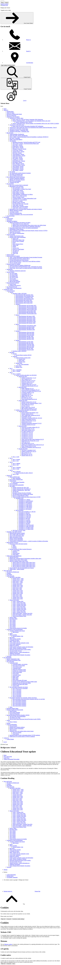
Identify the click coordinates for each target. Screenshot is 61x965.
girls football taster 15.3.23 (27, 443)
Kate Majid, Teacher (17, 162)
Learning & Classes (8, 289)
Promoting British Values (12, 708)
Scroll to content (4, 4)
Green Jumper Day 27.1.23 (27, 428)
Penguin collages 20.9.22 (27, 414)
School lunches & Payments (13, 256)
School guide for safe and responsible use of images (22, 568)
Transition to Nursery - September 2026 (19, 130)
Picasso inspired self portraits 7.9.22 (29, 412)
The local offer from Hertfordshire (18, 716)
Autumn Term (21, 359)
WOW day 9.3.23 (25, 442)
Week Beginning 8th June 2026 (25, 343)
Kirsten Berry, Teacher (17, 146)
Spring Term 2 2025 (17, 588)
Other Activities (13, 634)
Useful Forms (10, 218)
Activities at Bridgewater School (17, 630)
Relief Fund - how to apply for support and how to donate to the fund (26, 268)
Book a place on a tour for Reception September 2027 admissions (27, 126)
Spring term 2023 (22, 426)
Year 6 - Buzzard (16, 471)
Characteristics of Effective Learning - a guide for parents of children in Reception (29, 541)
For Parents (6, 217)
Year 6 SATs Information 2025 (17, 535)
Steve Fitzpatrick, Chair (18, 187)
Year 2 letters (13, 621)
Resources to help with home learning (18, 543)
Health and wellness (14, 645)
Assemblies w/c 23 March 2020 (25, 529)
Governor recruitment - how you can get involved (21, 214)
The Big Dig (15, 491)
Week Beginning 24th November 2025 (27, 309)
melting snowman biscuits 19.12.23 (29, 385)
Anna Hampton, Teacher (18, 154)
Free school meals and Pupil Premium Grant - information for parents (26, 266)
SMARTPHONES (14, 557)
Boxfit (13, 242)
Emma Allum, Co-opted (18, 191)
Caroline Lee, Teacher (17, 159)
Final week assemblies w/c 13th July (27, 511)
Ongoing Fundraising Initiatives (17, 178)
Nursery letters (13, 617)
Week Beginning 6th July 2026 (25, 348)
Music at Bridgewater (15, 476)
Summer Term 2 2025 (17, 585)
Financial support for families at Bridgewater (20, 265)
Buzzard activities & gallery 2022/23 (24, 472)
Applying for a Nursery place (16, 118)
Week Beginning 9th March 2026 (26, 328)
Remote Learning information (16, 728)
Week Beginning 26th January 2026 (26, 320)
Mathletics (14, 551)
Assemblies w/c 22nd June (24, 515)
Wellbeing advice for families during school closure (22, 731)
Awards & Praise (11, 215)
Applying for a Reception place (17, 124)
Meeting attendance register (16, 210)
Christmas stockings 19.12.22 (28, 424)
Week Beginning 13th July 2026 (26, 349)
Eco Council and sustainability (17, 485)
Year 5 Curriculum (16, 695)
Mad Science (15, 632)
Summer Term (21, 361)
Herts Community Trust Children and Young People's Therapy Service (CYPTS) (28, 230)
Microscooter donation (15, 281)
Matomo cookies (8, 944)
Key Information (7, 657)
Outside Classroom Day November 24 (21, 489)
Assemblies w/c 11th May (24, 522)
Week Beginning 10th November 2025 (27, 306)
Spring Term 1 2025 (17, 589)
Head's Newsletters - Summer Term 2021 (22, 614)
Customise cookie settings (18, 919)
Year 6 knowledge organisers (19, 705)
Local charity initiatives (15, 644)
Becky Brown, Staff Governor (19, 195)
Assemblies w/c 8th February (25, 502)
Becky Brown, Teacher (17, 147)
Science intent (15, 685)
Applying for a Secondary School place (19, 128)
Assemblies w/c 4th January (25, 509)
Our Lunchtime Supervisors (16, 175)
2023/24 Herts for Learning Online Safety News (23, 563)
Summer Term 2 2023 (17, 598)
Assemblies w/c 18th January (25, 506)
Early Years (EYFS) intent (18, 665)
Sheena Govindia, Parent (18, 197)
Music (11, 707)
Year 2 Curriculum (16, 691)
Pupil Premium (13, 711)
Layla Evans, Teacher (17, 150)
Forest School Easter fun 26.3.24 (29, 399)
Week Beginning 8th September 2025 (24, 294)
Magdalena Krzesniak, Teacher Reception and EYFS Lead (26, 142)
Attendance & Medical (12, 221)
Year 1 (11, 368)
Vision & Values (10, 112)
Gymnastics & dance (14, 640)
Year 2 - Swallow (16, 373)
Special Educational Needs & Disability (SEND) (18, 715)
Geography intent (16, 675)
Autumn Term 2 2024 (17, 590)
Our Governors (10, 183)
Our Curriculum (10, 661)
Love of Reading (13, 483)
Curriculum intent (14, 663)
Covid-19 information (12, 724)
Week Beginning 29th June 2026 (26, 347)
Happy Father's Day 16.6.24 (28, 407)
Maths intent (15, 677)
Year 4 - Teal (15, 464)
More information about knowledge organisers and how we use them (28, 699)
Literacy (14, 546)
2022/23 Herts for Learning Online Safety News (23, 565)
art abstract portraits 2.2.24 (27, 392)
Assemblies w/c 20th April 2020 (26, 526)
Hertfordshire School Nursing (16, 229)
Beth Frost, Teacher (17, 153)
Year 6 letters (13, 626)
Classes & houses (11, 290)
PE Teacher (12, 171)
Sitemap (5, 869)
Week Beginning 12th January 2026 (26, 317)
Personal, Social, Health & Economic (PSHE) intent (24, 681)
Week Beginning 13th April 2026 (26, 332)
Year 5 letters (13, 625)
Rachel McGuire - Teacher (18, 161)
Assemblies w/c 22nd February (25, 501)
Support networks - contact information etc (20, 652)
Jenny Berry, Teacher (17, 145)
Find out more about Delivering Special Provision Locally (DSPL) (25, 719)
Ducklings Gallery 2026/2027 (19, 351)
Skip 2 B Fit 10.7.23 (26, 452)
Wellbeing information (15, 653)
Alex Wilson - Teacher (17, 170)
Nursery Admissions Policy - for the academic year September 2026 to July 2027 (31, 120)
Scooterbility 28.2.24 (26, 393)
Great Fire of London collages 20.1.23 (30, 427)
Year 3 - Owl (15, 460)
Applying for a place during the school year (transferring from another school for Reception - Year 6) (33, 127)
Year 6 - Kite (15, 474)
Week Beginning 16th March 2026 (26, 329)
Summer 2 (17, 340)
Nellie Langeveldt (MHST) (16, 139)
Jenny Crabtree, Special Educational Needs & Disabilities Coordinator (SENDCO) (29, 136)
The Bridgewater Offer (15, 717)
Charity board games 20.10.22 (28, 419)
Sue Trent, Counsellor (15, 138)
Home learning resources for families (18, 628)
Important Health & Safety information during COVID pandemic (25, 735)
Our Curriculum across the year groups (19, 687)
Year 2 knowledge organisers (19, 700)
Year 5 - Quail (15, 468)
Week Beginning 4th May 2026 (25, 336)
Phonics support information (16, 538)
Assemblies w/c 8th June (24, 518)
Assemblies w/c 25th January (25, 505)
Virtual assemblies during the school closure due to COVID (26, 497)
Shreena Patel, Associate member (20, 206)
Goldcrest (14, 356)
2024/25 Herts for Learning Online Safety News (23, 562)
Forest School (13, 480)
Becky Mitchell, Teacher (18, 163)
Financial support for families (13, 264)
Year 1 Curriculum (16, 689)
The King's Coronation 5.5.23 (28, 450)
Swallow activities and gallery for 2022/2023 (26, 410)
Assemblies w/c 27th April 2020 (26, 525)
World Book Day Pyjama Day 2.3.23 (30, 440)
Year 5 (11, 466)
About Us (6, 110)
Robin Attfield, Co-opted (18, 193)
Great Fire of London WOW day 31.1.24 (31, 391)
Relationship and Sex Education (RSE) (21, 683)
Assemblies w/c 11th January (25, 507)
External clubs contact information (18, 237)
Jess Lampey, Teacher (17, 158)
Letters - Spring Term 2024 (18, 610)
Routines (14, 547)
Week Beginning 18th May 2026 (26, 339)
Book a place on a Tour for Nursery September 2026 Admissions (27, 119)
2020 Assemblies (19, 510)
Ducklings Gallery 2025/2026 (19, 293)
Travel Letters (13, 278)
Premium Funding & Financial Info (15, 709)
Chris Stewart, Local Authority (19, 199)
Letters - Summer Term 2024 (19, 609)
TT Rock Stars (15, 550)
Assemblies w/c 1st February (25, 503)
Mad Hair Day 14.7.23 (26, 454)
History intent (15, 676)
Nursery (11, 292)
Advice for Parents (16, 732)
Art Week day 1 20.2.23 (27, 432)
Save (13, 963)
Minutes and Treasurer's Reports (17, 179)
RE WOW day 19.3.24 (26, 398)
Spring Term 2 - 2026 (17, 581)
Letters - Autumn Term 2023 (19, 612)
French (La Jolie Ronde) (18, 249)
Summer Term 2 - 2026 (17, 578)
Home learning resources (12, 542)
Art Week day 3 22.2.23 (27, 435)
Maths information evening (16, 537)
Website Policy (10, 876)
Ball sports (12, 637)
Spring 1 (17, 315)
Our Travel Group (14, 277)
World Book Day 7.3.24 (27, 395)
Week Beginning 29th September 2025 (24, 298)
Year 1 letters (13, 620)
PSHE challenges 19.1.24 (27, 388)
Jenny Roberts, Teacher (18, 166)
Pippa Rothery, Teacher (18, 169)
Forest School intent (17, 672)
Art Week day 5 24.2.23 (27, 438)
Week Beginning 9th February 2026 (26, 323)
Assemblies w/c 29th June (24, 514)
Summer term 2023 (22, 448)
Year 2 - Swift (15, 456)
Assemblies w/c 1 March (24, 499)
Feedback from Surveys (15, 285)
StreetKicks (15, 252)
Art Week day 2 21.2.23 (27, 434)
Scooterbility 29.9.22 (26, 416)
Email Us (28, 51)
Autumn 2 (17, 304)
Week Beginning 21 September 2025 (24, 297)
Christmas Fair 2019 (14, 182)
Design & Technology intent (19, 669)
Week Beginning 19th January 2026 (26, 319)
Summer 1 (17, 331)
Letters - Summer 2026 (17, 601)
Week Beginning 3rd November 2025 (27, 305)
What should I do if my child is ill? (20, 223)
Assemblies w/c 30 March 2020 (25, 527)
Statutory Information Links (13, 659)
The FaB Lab (15, 250)
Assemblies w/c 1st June (24, 519)
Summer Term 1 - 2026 (17, 580)
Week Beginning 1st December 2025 (27, 311)
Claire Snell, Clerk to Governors (20, 207)
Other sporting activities (15, 638)
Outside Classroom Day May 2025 (20, 487)
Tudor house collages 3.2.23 (28, 430)
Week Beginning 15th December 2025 (27, 313)
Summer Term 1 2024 (17, 593)
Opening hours (10, 111)
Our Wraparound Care (12, 286)
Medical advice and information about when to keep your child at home (29, 225)
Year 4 (11, 462)
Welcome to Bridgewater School (14, 114)
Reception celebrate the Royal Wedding (21, 493)
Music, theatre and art (15, 641)
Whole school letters (14, 600)
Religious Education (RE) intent (20, 684)
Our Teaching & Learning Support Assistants (20, 173)
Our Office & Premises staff (16, 174)
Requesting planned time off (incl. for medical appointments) (24, 228)
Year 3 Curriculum (16, 692)
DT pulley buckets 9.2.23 (27, 431)
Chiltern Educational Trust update (11, 759)
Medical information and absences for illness (20, 222)
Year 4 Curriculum (16, 693)
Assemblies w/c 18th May (24, 521)
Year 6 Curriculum (16, 696)
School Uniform (10, 254)
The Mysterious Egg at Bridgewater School (22, 494)
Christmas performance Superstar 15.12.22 (31, 423)
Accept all (9, 919)
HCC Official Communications (17, 233)
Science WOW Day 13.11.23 (28, 380)
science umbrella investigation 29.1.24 (30, 389)
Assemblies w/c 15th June (24, 517)
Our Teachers (13, 141)
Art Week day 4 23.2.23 (27, 436)
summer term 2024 (22, 400)
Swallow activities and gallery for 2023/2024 (26, 375)
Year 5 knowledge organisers (19, 704)
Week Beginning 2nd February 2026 (27, 321)
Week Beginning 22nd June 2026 (26, 345)
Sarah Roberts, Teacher (17, 167)
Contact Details (10, 739)
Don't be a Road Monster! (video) (20, 495)
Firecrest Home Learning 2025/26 (23, 355)
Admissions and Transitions (13, 116)
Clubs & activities (11, 234)
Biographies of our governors (16, 186)
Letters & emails (10, 576)
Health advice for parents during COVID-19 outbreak (22, 736)
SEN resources (13, 729)
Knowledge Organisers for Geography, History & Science (23, 697)
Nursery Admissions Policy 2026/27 (23, 122)
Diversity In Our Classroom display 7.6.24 (31, 403)
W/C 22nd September (23, 364)
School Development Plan (16, 213)
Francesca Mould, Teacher (18, 165)
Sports (11, 633)
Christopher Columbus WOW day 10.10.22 (31, 418)
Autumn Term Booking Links (17, 236)
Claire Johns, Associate (17, 205)
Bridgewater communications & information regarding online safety (25, 558)
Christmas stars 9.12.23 (26, 383)
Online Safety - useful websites (17, 569)
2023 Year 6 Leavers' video (18, 530)
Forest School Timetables (18, 482)
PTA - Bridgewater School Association (16, 177)
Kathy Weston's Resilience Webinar (18, 648)
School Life (9, 475)
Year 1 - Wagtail (16, 371)
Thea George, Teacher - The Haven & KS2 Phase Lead (25, 143)
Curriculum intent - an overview (20, 664)
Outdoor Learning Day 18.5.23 (28, 451)
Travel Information (14, 280)
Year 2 (11, 372)
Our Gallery (12, 486)
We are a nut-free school (15, 262)
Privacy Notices (13, 721)
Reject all (3, 919)
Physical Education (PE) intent (19, 680)
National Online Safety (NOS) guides (18, 559)
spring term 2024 (22, 387)
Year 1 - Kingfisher (16, 369)
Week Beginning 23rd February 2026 (27, 325)
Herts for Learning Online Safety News (19, 561)
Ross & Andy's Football (18, 241)
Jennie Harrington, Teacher (18, 155)
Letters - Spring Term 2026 (18, 602)
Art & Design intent (17, 667)
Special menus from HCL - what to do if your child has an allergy (25, 261)
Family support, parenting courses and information (21, 646)
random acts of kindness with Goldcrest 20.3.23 (32, 444)
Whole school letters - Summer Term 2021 (22, 613)
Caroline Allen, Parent (17, 190)
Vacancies (9, 656)
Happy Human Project (17, 244)
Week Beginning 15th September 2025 (24, 296)
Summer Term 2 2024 (17, 592)
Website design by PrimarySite (22, 891)
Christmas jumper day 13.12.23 (28, 384)
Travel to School (10, 272)
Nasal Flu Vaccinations (15, 232)
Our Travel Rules (14, 274)
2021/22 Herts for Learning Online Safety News (23, 566)
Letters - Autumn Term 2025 (19, 604)
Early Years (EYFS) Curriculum (20, 688)
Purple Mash (15, 554)
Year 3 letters (13, 622)
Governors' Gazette (14, 211)
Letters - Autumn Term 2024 (19, 608)
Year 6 (11, 470)
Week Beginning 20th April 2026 (26, 333)
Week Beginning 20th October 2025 (24, 302)
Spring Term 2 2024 (17, 594)
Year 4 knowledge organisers (19, 703)
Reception (12, 352)
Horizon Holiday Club (17, 636)
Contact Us (6, 737)
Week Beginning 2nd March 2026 (26, 327)
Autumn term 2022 (22, 411)
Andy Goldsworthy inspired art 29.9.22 (30, 415)
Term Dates (9, 219)
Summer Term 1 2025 (17, 586)
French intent (15, 673)
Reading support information (16, 539)
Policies (8, 723)
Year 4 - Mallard (16, 463)
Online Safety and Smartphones (14, 288)
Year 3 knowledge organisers (19, 701)
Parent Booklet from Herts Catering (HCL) (20, 258)
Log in (5, 742)
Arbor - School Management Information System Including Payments (26, 257)
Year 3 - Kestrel (16, 459)
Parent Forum (13, 284)
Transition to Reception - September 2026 (19, 131)
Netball (14, 246)
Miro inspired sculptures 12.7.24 (29, 408)
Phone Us (28, 39)
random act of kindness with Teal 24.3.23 (31, 447)
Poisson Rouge (16, 553)
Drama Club (15, 238)
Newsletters (9, 574)
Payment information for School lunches (19, 260)
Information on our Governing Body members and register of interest (26, 209)
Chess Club (15, 253)
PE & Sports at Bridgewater (16, 479)
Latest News (6, 757)
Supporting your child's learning (14, 531)
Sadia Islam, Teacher (17, 157)
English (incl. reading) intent (19, 671)
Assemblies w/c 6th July (24, 513)
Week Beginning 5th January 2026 (26, 316)
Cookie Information (11, 874)
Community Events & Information (15, 629)
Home (5, 108)
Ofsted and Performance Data (13, 660)
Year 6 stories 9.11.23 (26, 379)
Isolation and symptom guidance (17, 727)
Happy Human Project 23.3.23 (28, 446)
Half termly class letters (15, 577)
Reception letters (13, 618)
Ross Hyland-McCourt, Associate (20, 203)
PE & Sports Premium (15, 712)
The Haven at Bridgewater (13, 572)
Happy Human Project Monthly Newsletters (20, 655)
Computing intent (16, 668)
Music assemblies (16, 478)
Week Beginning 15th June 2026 (26, 344)
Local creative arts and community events (19, 642)
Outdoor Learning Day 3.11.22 (28, 420)
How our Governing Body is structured (19, 185)
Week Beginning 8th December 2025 (27, 312)
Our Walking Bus (14, 276)
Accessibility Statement (12, 877)
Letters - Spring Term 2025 (18, 606)
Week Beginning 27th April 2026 (26, 335)
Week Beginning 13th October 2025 (24, 301)
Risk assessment (13, 725)
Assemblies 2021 (19, 498)
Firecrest (14, 353)
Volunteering (10, 269)
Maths (13, 545)
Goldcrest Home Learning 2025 (22, 357)
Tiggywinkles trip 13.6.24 (27, 404)
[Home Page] (4, 5)
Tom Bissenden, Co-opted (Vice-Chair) (21, 189)
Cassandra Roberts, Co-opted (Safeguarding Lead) (24, 198)
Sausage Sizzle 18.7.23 (26, 455)
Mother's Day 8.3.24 (26, 396)
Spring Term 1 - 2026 (17, 582)
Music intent (15, 679)
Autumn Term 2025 (17, 584)
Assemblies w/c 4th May (24, 523)
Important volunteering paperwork (18, 270)
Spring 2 (17, 324)
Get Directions (29, 62)
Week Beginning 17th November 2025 (27, 308)
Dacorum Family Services (16, 650)
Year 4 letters (13, 624)
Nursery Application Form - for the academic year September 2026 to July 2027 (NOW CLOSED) (35, 123)
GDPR (8, 720)
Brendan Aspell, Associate (18, 202)
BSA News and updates (15, 181)
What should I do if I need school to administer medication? (26, 226)
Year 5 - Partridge (16, 467)
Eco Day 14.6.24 (25, 406)
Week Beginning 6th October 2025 (23, 300)
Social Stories (15, 733)
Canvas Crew (15, 248)
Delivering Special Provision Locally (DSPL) (20, 649)
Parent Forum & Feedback (13, 282)
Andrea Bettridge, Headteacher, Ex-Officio (22, 194)
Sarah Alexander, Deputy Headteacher (19, 135)
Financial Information (15, 713)
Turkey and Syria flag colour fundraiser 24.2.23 (32, 439)
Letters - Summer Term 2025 (19, 605)
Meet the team (10, 132)
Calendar (9, 573)
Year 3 (11, 458)
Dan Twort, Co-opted (17, 201)
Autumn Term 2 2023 (17, 597)
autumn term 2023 (22, 376)
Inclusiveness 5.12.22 (26, 422)
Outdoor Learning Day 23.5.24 (28, 402)
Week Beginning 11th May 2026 (26, 337)
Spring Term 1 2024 (17, 596)
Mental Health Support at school (17, 533)
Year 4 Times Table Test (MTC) (17, 534)
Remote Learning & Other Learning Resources (21, 549)
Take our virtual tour (11, 115)
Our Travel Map (13, 273)
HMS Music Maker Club (18, 240)
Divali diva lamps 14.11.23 (27, 381)
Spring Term (21, 360)
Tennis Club (15, 245)
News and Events (8, 570)
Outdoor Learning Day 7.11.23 (28, 377)
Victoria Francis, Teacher (18, 151)
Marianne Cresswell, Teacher (19, 149)
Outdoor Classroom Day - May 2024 (21, 490)
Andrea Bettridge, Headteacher (17, 134)
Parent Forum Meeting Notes (19, 616)
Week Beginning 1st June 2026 (25, 341)
